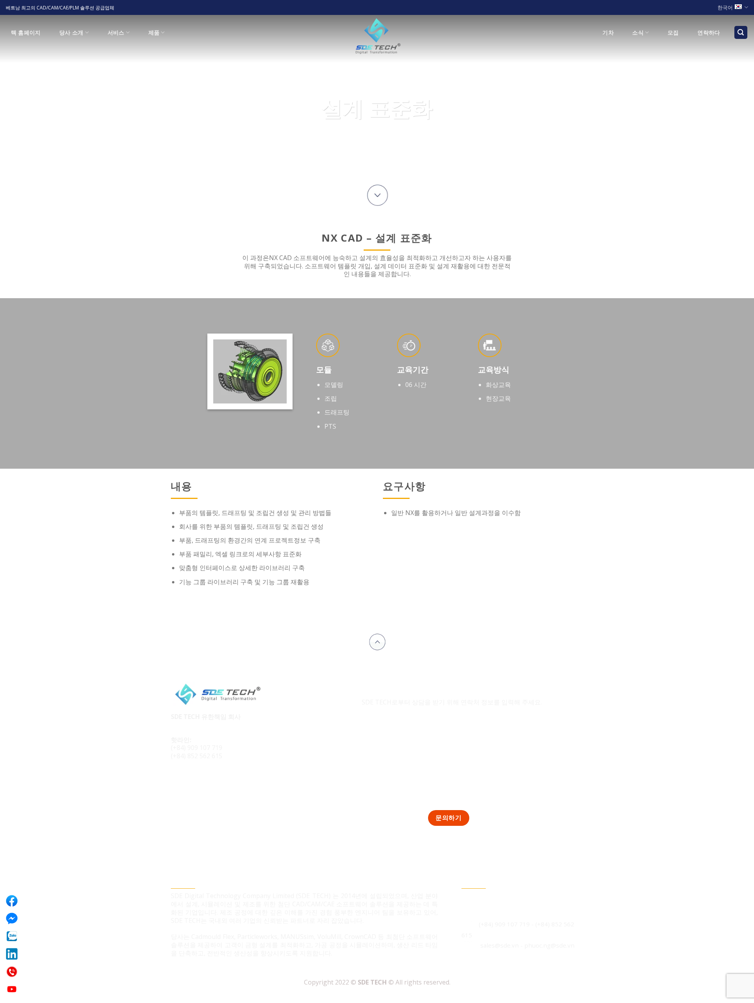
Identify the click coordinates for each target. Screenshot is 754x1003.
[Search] (741, 32)
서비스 (116, 32)
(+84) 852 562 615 (196, 756)
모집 (673, 32)
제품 (154, 32)
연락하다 (708, 32)
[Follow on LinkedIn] (207, 782)
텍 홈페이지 (26, 32)
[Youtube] (12, 989)
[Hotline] (12, 971)
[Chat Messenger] (12, 918)
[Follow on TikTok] (193, 782)
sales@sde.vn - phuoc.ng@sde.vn (527, 945)
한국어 (725, 7)
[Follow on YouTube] (222, 782)
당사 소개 (71, 32)
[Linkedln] (12, 954)
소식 (638, 32)
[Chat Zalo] (12, 936)
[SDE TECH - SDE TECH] (377, 36)
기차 (608, 32)
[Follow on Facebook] (178, 782)
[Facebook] (12, 901)
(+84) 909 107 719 (196, 747)
